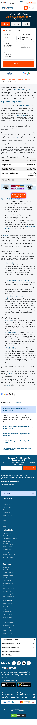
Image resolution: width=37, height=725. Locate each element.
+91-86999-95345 (10, 481)
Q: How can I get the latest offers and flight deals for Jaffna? (17, 449)
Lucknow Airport (8, 594)
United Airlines (7, 630)
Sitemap (5, 521)
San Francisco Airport (10, 588)
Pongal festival (16, 137)
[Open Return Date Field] (27, 46)
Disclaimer (6, 513)
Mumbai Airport (8, 575)
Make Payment (7, 552)
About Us (6, 502)
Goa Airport (6, 578)
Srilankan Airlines (24, 105)
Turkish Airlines (7, 628)
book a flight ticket (20, 115)
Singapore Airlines (16, 107)
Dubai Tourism (7, 536)
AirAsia (5, 609)
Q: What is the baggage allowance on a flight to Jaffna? (16, 427)
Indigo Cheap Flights (9, 554)
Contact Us (6, 504)
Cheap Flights (11, 79)
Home (3, 79)
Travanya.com (16, 709)
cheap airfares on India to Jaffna (23, 89)
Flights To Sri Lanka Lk (23, 79)
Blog (4, 526)
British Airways (7, 612)
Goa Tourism (7, 549)
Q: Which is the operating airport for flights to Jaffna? (16, 434)
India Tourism (7, 546)
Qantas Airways (8, 622)
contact (8, 385)
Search (4, 1)
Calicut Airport (7, 591)
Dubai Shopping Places (10, 544)
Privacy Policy (7, 507)
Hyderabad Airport (9, 586)
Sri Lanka (5, 235)
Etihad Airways (7, 614)
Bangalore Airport (8, 596)
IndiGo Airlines (7, 604)
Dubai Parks (6, 541)
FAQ (4, 523)
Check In (6, 518)
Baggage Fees (7, 515)
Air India (5, 606)
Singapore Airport (8, 583)
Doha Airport (7, 580)
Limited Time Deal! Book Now (18, 196)
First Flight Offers (8, 533)
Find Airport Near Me (9, 560)
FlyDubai (5, 620)
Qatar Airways (7, 633)
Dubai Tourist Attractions (11, 538)
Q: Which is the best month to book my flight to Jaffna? (15, 409)
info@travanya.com (7, 485)
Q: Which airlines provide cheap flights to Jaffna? (16, 441)
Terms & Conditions (9, 510)
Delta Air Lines (7, 617)
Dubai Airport (7, 570)
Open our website (21, 128)
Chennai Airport (8, 572)
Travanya (9, 373)
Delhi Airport (6, 567)
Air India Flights (8, 557)
